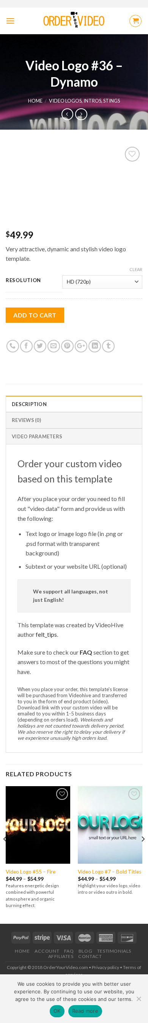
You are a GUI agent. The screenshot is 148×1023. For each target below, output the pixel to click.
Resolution (23, 280)
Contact (90, 956)
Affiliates (61, 956)
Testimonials (114, 951)
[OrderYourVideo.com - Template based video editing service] (74, 20)
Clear (135, 269)
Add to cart (34, 315)
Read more (85, 1011)
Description (29, 404)
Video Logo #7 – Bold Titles (109, 872)
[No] (138, 1001)
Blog (85, 951)
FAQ (86, 652)
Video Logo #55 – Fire (30, 872)
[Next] (142, 854)
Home (35, 101)
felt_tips (46, 634)
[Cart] (135, 21)
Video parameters (37, 436)
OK (57, 1011)
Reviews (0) (26, 420)
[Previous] (5, 854)
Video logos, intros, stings (84, 101)
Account (47, 951)
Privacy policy (105, 967)
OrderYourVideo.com (65, 967)
